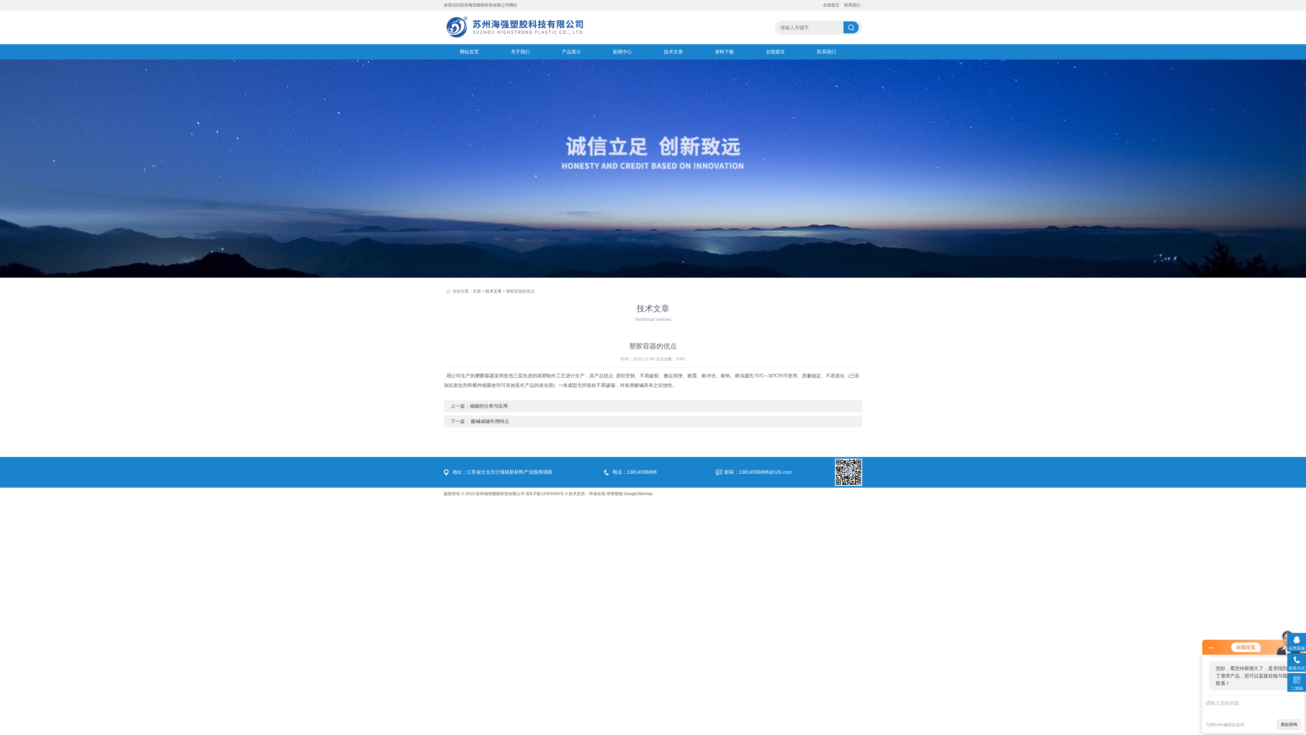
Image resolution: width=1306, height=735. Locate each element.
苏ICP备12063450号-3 (547, 493)
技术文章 (673, 51)
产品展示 (571, 51)
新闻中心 (622, 51)
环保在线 (597, 493)
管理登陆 (614, 493)
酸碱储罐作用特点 (489, 421)
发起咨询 (1289, 724)
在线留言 (831, 5)
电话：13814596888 (635, 472)
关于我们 (520, 51)
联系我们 (852, 5)
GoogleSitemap (638, 493)
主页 (477, 291)
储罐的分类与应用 (489, 406)
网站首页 (469, 51)
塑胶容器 (484, 375)
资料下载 (724, 51)
